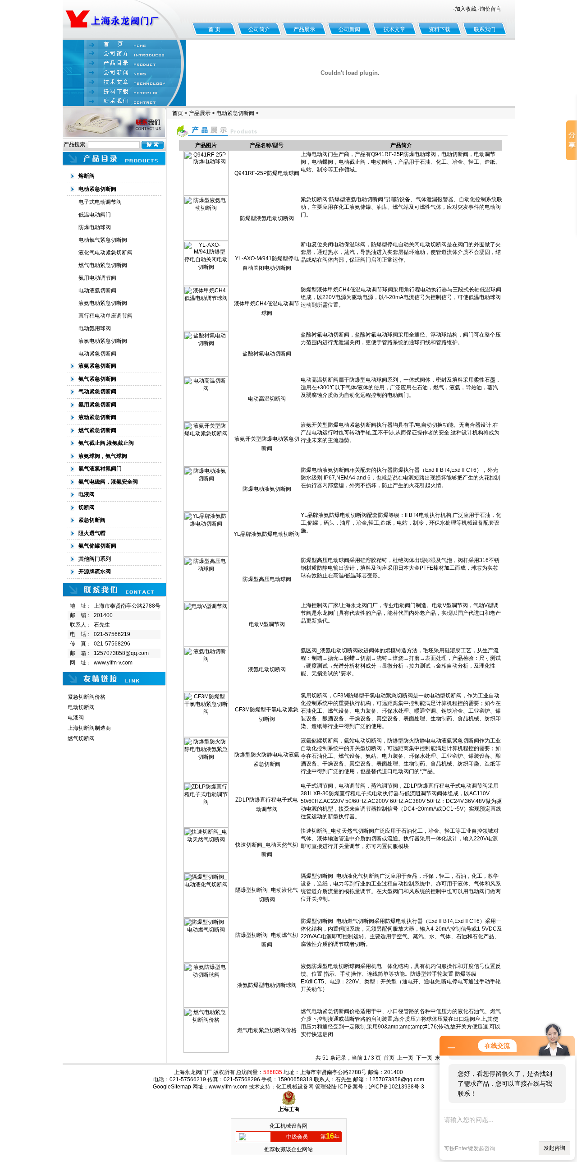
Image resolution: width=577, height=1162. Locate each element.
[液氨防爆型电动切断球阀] (206, 1006)
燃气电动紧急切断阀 (102, 265)
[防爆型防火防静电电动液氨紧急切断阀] (206, 780)
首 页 (214, 29)
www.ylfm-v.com (113, 662)
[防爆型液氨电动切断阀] (206, 239)
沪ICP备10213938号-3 (396, 1087)
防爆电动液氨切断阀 (267, 489)
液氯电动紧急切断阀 (102, 341)
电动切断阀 (81, 707)
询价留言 (490, 9)
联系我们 (484, 29)
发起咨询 (554, 1148)
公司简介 (259, 29)
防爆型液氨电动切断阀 (267, 218)
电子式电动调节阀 (100, 202)
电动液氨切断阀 (97, 290)
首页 (177, 113)
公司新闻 (349, 29)
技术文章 (394, 29)
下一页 (424, 1058)
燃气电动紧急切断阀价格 (267, 1030)
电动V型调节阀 (267, 624)
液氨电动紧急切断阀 (102, 303)
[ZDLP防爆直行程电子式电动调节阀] (206, 825)
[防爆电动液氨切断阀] (206, 510)
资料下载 (439, 29)
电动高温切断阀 (267, 399)
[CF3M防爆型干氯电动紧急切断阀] (206, 735)
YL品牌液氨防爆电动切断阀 (267, 534)
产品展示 (304, 29)
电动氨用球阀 (94, 328)
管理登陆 (326, 1087)
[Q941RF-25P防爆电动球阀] (206, 194)
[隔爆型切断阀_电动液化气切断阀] (206, 916)
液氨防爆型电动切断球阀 (267, 985)
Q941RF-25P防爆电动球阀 (266, 173)
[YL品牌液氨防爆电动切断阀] (206, 555)
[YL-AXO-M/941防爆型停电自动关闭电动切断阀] (206, 284)
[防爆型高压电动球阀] (206, 600)
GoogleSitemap (172, 1087)
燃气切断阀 (81, 738)
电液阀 (76, 718)
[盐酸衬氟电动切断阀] (206, 374)
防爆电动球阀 (94, 227)
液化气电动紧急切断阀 (105, 252)
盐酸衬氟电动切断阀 (267, 353)
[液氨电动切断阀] (206, 690)
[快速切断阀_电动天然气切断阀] (206, 870)
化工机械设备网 (295, 1087)
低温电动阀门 (94, 215)
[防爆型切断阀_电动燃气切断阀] (206, 961)
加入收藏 (465, 9)
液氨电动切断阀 (267, 669)
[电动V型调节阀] (206, 645)
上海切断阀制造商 (89, 728)
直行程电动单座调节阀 (105, 316)
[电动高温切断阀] (206, 419)
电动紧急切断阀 (97, 353)
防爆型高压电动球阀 (267, 579)
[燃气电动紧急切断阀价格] (206, 1051)
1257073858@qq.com (121, 653)
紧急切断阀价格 (86, 697)
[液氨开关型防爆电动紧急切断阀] (206, 464)
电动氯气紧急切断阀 (102, 240)
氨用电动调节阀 (97, 278)
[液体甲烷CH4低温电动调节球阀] (206, 329)
